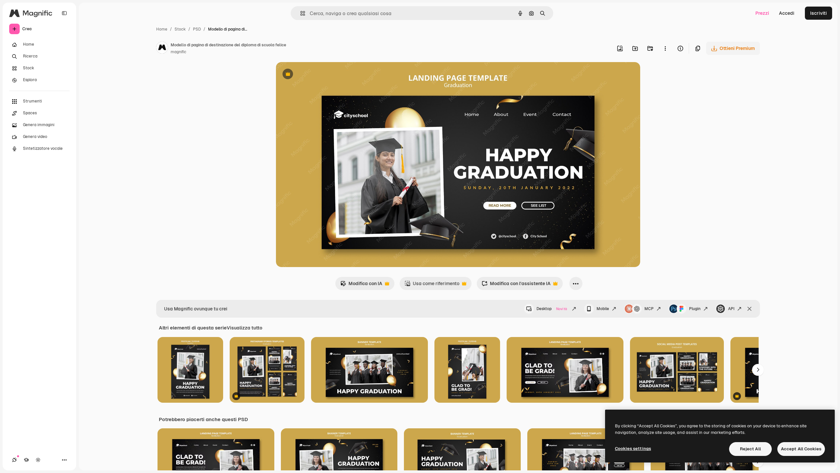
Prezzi (762, 13)
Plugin (695, 308)
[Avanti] (758, 370)
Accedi (786, 13)
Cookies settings (633, 448)
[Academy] (26, 460)
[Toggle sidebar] (64, 13)
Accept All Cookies (801, 449)
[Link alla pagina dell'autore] (162, 49)
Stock (180, 29)
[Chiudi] (749, 308)
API (731, 308)
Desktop (551, 308)
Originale (319, 75)
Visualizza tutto (244, 328)
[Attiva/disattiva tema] (38, 460)
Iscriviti (818, 13)
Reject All (750, 449)
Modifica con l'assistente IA (516, 285)
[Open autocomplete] (300, 13)
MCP (649, 308)
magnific (178, 52)
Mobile (603, 308)
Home (161, 29)
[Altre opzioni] (665, 48)
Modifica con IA (361, 285)
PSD (197, 29)
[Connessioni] (14, 460)
